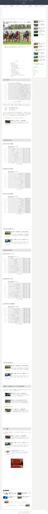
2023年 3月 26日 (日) (13, 69)
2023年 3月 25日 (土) (13, 63)
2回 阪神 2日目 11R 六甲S (14, 71)
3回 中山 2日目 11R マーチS (14, 70)
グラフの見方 (12, 62)
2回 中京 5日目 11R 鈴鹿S (14, 67)
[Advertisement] (24, 13)
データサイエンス (7, 490)
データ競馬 (12, 76)
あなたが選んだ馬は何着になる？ (16, 68)
